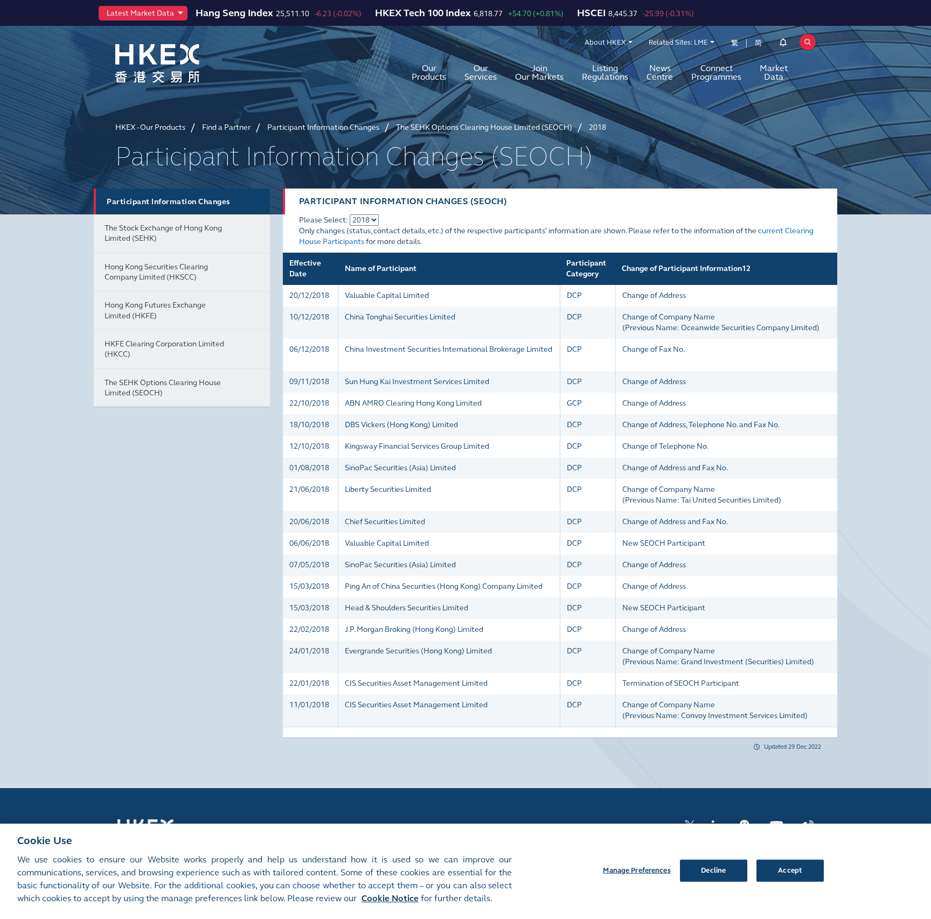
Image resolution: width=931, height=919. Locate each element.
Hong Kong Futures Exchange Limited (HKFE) (155, 310)
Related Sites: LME (678, 42)
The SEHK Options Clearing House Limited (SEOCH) (163, 388)
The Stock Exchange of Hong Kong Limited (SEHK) (163, 233)
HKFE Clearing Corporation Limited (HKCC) (164, 349)
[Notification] (783, 44)
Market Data (774, 72)
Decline (713, 870)
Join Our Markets (539, 72)
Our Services (480, 72)
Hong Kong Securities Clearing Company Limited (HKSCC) (156, 272)
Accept (790, 870)
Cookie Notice (390, 898)
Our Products (429, 72)
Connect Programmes (716, 72)
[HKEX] (185, 63)
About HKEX (605, 42)
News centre (660, 72)
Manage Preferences (636, 870)
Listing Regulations (605, 72)
